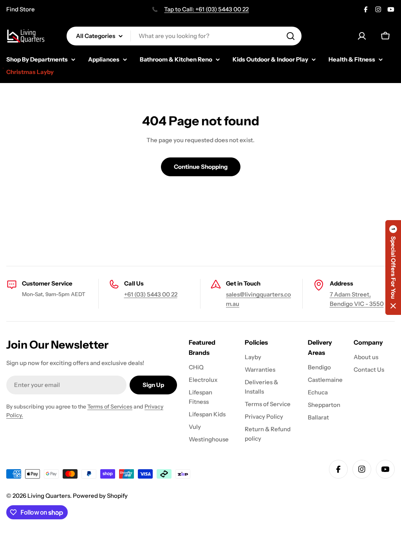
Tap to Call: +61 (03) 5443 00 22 (206, 9)
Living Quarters (48, 495)
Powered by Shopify (100, 495)
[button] (393, 267)
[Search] (290, 36)
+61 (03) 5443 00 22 (150, 294)
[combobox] (184, 36)
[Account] (362, 36)
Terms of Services (109, 406)
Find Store (20, 9)
